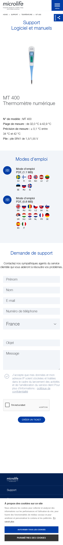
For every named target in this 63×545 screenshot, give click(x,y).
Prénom (11, 279)
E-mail (10, 301)
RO (30, 211)
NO (35, 181)
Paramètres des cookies (31, 538)
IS (30, 190)
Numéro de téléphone (21, 311)
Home (5, 14)
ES (18, 228)
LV (42, 181)
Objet (10, 343)
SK (41, 211)
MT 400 (38, 14)
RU (24, 190)
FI (24, 181)
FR (41, 219)
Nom (9, 290)
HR (30, 219)
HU (24, 219)
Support (14, 14)
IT (24, 228)
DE (47, 219)
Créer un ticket (31, 419)
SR (18, 219)
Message (12, 353)
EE (18, 190)
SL (47, 211)
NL (35, 219)
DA (30, 181)
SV (18, 181)
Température (26, 14)
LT (47, 181)
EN (18, 211)
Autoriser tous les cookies (31, 530)
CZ (35, 211)
